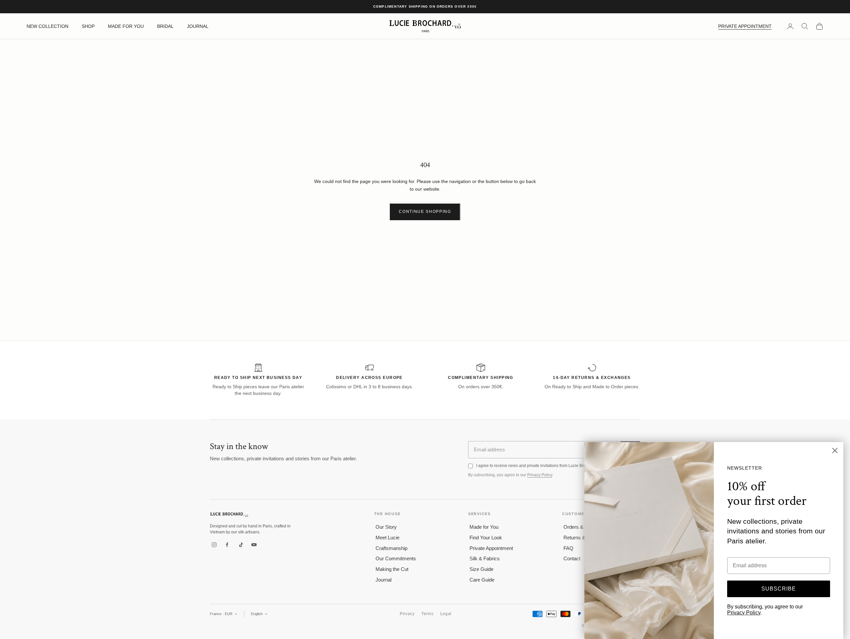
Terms (427, 613)
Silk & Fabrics (484, 558)
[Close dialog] (835, 450)
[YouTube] (254, 545)
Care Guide (481, 580)
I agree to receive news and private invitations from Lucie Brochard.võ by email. (547, 465)
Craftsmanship (391, 548)
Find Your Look (485, 537)
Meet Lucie (387, 537)
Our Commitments (396, 558)
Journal (383, 580)
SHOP (88, 26)
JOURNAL (198, 26)
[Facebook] (227, 545)
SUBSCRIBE (778, 589)
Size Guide (481, 569)
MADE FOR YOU (126, 26)
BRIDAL (165, 26)
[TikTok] (241, 545)
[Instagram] (214, 545)
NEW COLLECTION (47, 26)
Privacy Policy (539, 475)
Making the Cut (392, 569)
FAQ (568, 548)
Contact (571, 558)
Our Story (386, 527)
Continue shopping (425, 211)
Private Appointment (491, 548)
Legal (446, 613)
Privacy (407, 613)
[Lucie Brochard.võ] (229, 514)
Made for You (483, 527)
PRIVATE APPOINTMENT (745, 26)
